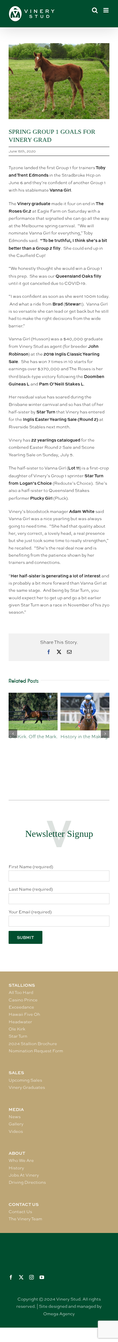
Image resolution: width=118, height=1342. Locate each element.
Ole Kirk (17, 1029)
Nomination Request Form (36, 1051)
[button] (13, 733)
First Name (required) (31, 867)
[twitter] (21, 1277)
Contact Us (20, 1212)
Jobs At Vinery (24, 1175)
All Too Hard (21, 992)
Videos (16, 1131)
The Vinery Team (25, 1219)
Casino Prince (23, 1000)
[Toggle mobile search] (95, 10)
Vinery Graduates (27, 1087)
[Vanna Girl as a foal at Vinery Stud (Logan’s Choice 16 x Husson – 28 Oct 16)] (59, 81)
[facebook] (11, 1277)
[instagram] (31, 1277)
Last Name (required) (31, 889)
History (16, 1168)
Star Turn (18, 1036)
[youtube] (42, 1277)
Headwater (20, 1022)
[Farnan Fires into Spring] (34, 695)
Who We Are (21, 1160)
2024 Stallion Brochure (33, 1044)
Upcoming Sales (25, 1080)
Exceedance (21, 1007)
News (15, 1117)
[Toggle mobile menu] (106, 10)
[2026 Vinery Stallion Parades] (86, 695)
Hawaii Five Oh (24, 1014)
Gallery (16, 1124)
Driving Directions (27, 1182)
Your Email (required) (30, 912)
